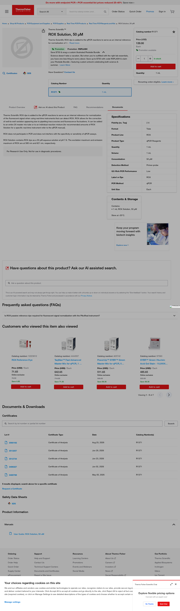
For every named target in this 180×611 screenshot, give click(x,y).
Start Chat (163, 604)
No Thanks (150, 604)
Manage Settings (12, 602)
